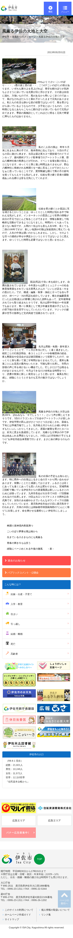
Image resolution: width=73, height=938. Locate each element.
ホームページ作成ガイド (18, 914)
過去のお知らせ (16, 560)
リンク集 (46, 914)
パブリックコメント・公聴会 (22, 572)
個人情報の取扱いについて (55, 910)
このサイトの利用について (19, 910)
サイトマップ (12, 919)
